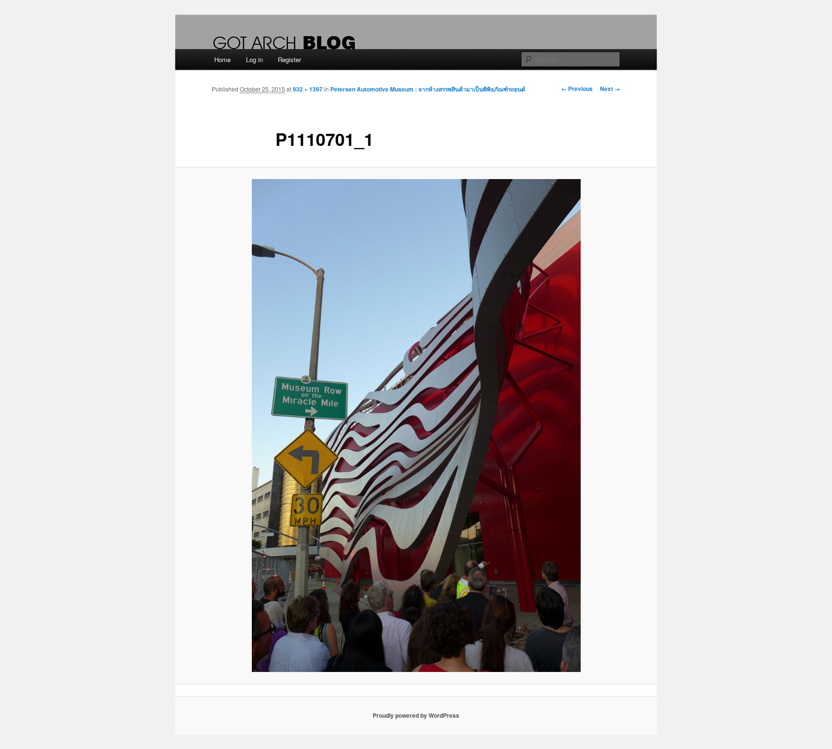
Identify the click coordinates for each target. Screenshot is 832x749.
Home (222, 59)
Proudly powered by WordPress (416, 715)
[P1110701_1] (416, 425)
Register (289, 59)
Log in (254, 59)
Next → (610, 88)
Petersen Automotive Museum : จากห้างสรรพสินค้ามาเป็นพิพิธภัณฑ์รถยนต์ (427, 89)
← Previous (577, 88)
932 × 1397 (308, 89)
